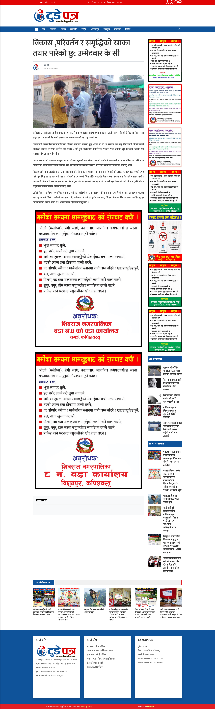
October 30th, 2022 (51, 68)
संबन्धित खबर (43, 582)
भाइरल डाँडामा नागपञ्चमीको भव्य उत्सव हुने (171, 499)
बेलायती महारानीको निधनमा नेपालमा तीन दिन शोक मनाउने (172, 385)
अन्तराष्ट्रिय (95, 29)
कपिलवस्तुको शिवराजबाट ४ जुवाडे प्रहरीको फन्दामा (170, 412)
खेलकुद (107, 29)
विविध (127, 29)
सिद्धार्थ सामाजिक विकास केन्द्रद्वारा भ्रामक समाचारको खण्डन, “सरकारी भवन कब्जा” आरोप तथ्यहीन (172, 544)
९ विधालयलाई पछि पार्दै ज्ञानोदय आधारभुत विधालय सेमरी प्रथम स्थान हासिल (172, 458)
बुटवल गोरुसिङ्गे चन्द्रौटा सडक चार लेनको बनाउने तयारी (172, 371)
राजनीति (73, 29)
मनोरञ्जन (117, 29)
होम (43, 29)
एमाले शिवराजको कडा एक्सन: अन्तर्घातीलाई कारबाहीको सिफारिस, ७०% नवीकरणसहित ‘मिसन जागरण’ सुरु (172, 480)
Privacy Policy (43, 2)
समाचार (53, 29)
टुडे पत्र (46, 65)
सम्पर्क (53, 2)
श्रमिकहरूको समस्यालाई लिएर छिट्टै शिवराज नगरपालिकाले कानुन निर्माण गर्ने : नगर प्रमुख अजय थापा (171, 613)
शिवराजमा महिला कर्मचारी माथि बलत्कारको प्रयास (171, 398)
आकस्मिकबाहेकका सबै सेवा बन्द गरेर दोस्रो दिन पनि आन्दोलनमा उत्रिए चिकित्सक (172, 564)
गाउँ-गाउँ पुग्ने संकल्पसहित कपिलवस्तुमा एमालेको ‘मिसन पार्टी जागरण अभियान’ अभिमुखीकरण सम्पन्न (170, 519)
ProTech (150, 706)
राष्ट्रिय (83, 29)
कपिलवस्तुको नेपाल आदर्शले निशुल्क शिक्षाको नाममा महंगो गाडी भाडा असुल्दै (172, 429)
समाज (63, 29)
